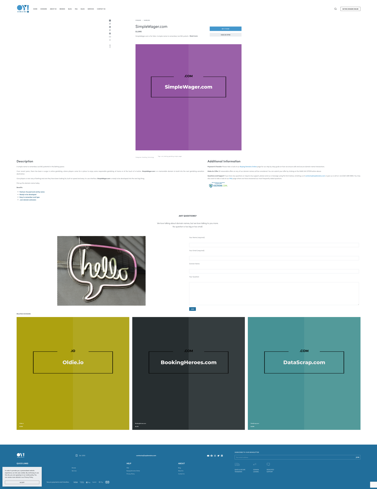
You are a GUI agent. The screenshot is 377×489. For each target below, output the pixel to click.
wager (180, 156)
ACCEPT (22, 482)
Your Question (194, 277)
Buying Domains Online (248, 166)
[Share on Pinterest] (110, 30)
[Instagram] (215, 456)
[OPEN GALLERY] (188, 97)
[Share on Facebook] (110, 24)
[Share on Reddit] (110, 33)
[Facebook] (212, 456)
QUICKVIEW (34, 421)
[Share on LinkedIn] (110, 27)
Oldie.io (21, 423)
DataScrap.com (255, 423)
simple (176, 156)
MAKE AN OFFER (225, 35)
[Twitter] (218, 456)
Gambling (147, 20)
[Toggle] (194, 36)
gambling (171, 156)
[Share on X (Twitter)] (110, 20)
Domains (138, 20)
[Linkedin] (222, 456)
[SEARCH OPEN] (335, 9)
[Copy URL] (110, 40)
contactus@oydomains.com (146, 455)
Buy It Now (225, 29)
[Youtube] (208, 456)
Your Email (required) (196, 250)
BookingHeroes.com (140, 423)
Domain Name (194, 263)
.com (162, 156)
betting (166, 156)
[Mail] (110, 37)
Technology (151, 157)
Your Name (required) (197, 237)
